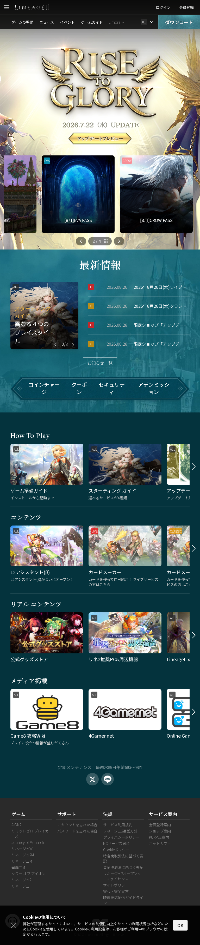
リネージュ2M (22, 854)
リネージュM (21, 861)
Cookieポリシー (116, 849)
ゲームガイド (92, 22)
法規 (108, 814)
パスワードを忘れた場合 (77, 831)
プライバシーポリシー (121, 837)
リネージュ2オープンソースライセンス (122, 876)
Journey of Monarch (27, 842)
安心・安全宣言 (116, 891)
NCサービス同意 (116, 843)
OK (180, 925)
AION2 (16, 824)
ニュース (47, 22)
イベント (67, 22)
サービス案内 (163, 814)
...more (114, 22)
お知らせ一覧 (100, 363)
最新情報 (100, 264)
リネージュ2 (21, 879)
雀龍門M (18, 867)
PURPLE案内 (159, 837)
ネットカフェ (160, 843)
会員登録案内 (160, 824)
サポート (66, 814)
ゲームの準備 (22, 22)
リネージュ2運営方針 (120, 831)
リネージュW (22, 848)
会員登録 (186, 7)
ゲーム (18, 814)
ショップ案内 (160, 831)
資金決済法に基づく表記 (123, 867)
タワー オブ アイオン (28, 873)
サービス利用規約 (117, 824)
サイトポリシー (116, 885)
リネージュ (20, 886)
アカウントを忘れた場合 (77, 824)
